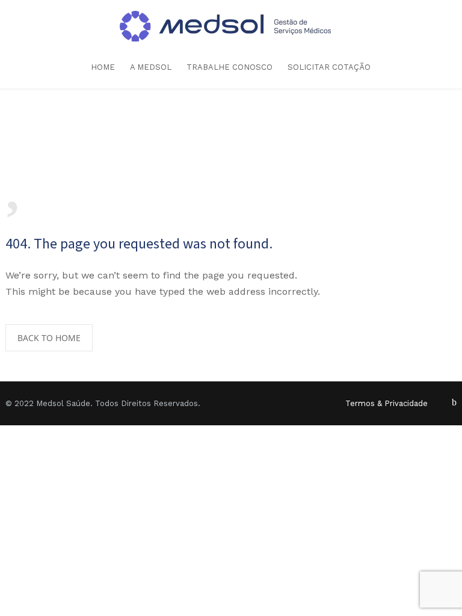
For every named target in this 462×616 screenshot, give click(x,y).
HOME (103, 67)
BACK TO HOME (49, 337)
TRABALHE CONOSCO (229, 67)
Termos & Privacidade (386, 403)
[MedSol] (231, 26)
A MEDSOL (150, 67)
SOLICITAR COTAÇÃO (329, 67)
